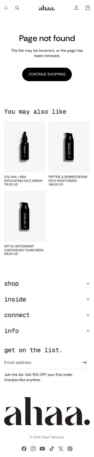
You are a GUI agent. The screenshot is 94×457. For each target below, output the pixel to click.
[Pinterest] (70, 449)
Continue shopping (47, 74)
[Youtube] (42, 449)
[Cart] (87, 8)
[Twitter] (61, 449)
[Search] (17, 8)
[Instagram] (33, 449)
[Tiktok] (52, 449)
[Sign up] (84, 362)
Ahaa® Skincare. (53, 437)
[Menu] (6, 8)
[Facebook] (24, 449)
